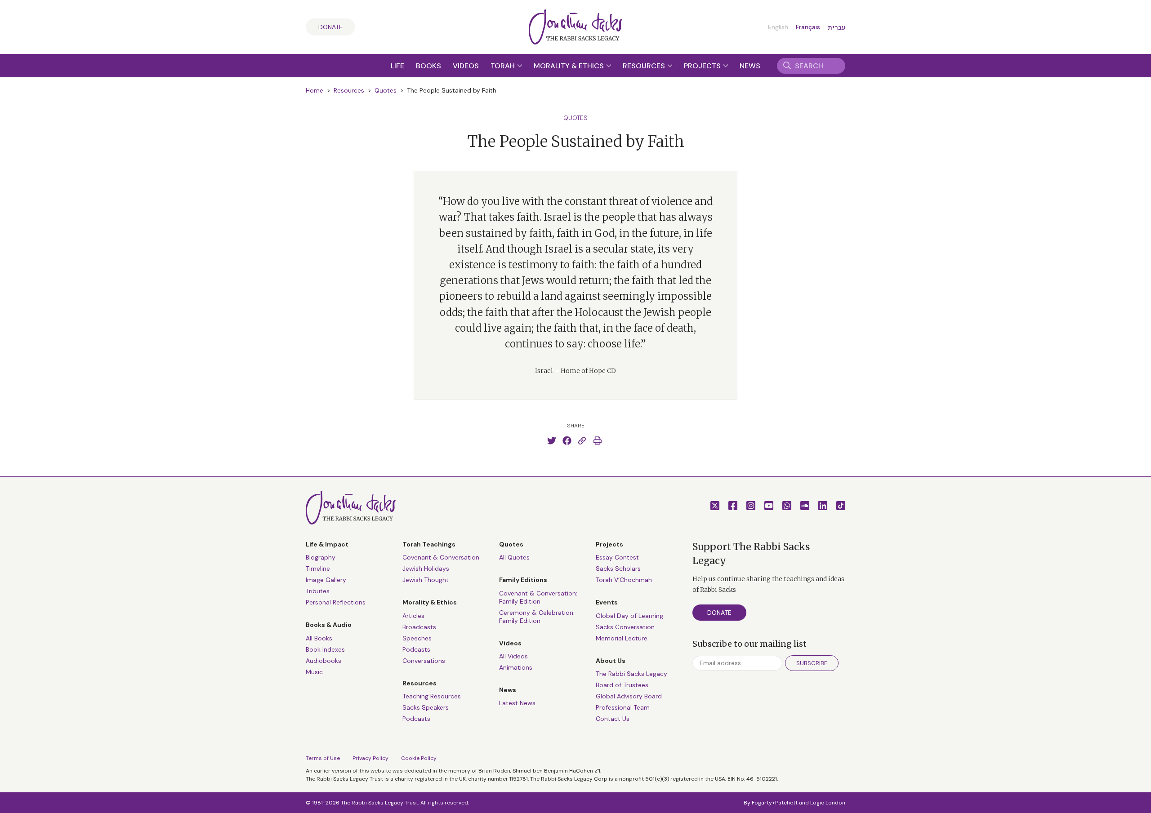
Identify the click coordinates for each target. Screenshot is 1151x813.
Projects (703, 66)
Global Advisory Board (629, 696)
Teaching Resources (431, 696)
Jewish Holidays (425, 568)
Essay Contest (617, 557)
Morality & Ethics (570, 66)
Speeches (417, 638)
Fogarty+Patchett (775, 802)
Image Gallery (326, 580)
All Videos (513, 656)
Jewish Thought (425, 580)
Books (428, 66)
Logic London (827, 802)
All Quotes (514, 557)
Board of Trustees (622, 685)
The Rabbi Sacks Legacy (631, 674)
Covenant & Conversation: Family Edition (538, 597)
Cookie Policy (419, 758)
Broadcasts (419, 627)
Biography (320, 557)
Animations (515, 667)
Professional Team (623, 707)
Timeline (318, 568)
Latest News (517, 703)
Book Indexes (325, 649)
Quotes (386, 90)
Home (314, 90)
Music (314, 672)
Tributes (318, 591)
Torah (504, 66)
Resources (645, 66)
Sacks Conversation (625, 627)
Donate (330, 27)
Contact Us (612, 719)
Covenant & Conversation (440, 557)
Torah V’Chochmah (624, 580)
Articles (413, 616)
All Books (319, 638)
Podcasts (416, 649)
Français (808, 27)
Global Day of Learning (629, 616)
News (750, 66)
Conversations (423, 661)
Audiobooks (323, 661)
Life (397, 66)
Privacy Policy (370, 758)
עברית (836, 27)
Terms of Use (323, 758)
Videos (466, 66)
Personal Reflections (336, 602)
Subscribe (811, 663)
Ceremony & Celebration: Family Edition (537, 617)
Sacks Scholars (618, 568)
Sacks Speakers (425, 707)
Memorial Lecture (621, 638)
